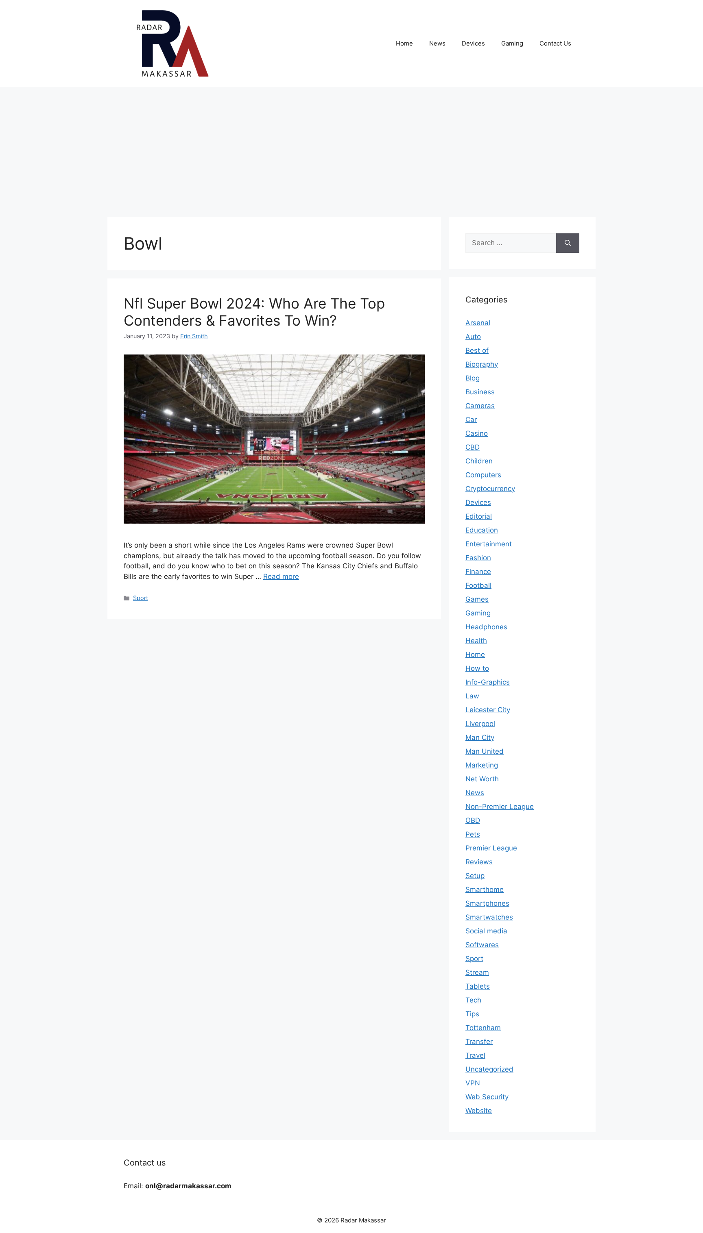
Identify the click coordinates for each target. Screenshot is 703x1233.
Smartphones (487, 903)
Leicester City (487, 710)
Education (481, 530)
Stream (477, 972)
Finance (478, 572)
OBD (472, 820)
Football (478, 585)
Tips (472, 1014)
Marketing (481, 765)
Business (480, 392)
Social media (486, 931)
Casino (476, 433)
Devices (473, 43)
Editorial (478, 516)
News (437, 43)
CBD (472, 447)
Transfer (479, 1041)
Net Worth (482, 779)
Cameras (480, 406)
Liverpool (480, 724)
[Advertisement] (351, 148)
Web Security (487, 1097)
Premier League (491, 848)
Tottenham (483, 1028)
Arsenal (477, 323)
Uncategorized (489, 1069)
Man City (479, 737)
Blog (472, 378)
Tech (473, 1000)
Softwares (482, 945)
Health (476, 641)
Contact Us (555, 43)
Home (404, 43)
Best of (477, 350)
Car (471, 419)
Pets (472, 834)
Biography (481, 364)
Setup (475, 876)
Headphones (486, 627)
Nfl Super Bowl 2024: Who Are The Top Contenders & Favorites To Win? (254, 312)
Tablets (477, 986)
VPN (472, 1083)
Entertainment (488, 544)
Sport (140, 597)
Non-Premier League (499, 806)
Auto (473, 337)
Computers (483, 475)
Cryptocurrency (490, 489)
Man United (484, 751)
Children (479, 461)
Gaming (512, 43)
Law (472, 696)
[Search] (567, 243)
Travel (475, 1055)
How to (477, 668)
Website (478, 1111)
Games (477, 599)
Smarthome (484, 889)
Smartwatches (489, 917)
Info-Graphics (487, 682)
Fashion (478, 558)
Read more (281, 576)
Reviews (479, 862)
